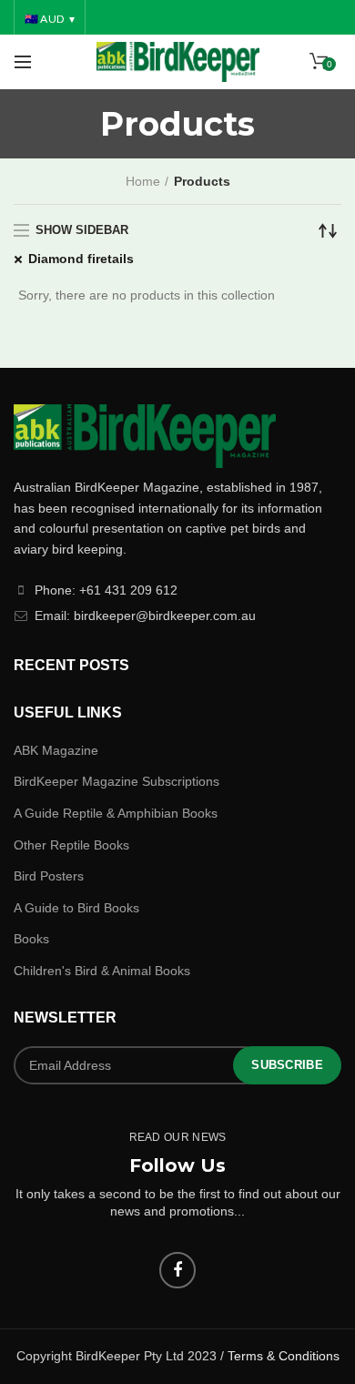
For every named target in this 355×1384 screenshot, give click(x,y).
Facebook (177, 1270)
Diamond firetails (81, 258)
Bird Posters (49, 876)
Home (143, 181)
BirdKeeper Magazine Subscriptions (116, 781)
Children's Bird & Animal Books (102, 970)
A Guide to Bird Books (76, 908)
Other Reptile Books (71, 845)
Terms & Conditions (284, 1355)
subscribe (287, 1065)
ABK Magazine (56, 750)
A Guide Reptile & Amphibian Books (116, 813)
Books (31, 938)
